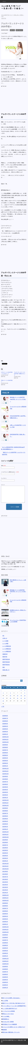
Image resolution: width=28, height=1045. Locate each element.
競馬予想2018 (6, 659)
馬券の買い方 (6, 670)
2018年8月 (5, 969)
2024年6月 (5, 784)
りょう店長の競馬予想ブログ (9, 1008)
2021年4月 (5, 884)
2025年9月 (5, 745)
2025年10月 (5, 742)
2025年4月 (5, 758)
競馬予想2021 (6, 664)
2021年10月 (5, 869)
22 (21, 698)
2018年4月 (5, 980)
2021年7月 (5, 877)
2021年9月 (5, 871)
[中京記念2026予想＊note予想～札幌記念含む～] (4, 418)
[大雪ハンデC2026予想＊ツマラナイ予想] (4, 428)
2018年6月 (5, 974)
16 (24, 695)
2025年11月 (5, 739)
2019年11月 (5, 929)
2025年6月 (5, 753)
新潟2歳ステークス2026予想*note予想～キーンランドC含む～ (18, 399)
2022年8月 (5, 842)
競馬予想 (12, 30)
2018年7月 (5, 972)
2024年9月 (5, 776)
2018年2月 (5, 985)
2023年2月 (5, 826)
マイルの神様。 (6, 1016)
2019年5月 (5, 945)
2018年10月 (5, 964)
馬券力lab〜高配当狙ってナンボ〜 (11, 1032)
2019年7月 (5, 940)
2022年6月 (5, 848)
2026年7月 (5, 718)
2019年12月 (5, 927)
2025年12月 (5, 737)
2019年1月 (5, 956)
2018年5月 (5, 977)
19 (10, 698)
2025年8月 (5, 747)
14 (17, 695)
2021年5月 (5, 882)
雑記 (4, 667)
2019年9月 (5, 935)
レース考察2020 (7, 651)
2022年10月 (5, 837)
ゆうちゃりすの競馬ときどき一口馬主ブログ (13, 1027)
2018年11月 (5, 961)
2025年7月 (5, 750)
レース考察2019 (7, 649)
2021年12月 (5, 863)
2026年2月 (5, 731)
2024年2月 (5, 795)
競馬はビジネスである (8, 1014)
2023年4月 (5, 821)
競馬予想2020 (19, 30)
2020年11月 (5, 898)
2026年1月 (5, 734)
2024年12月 (5, 768)
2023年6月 (5, 816)
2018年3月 (5, 982)
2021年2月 (5, 890)
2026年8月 (5, 716)
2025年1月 (5, 766)
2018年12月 (5, 958)
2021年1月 (5, 892)
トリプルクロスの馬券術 (8, 1011)
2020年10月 (5, 900)
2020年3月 (5, 919)
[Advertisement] (13, 100)
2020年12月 (5, 895)
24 (3, 701)
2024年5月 (5, 787)
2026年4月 (5, 726)
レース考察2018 (7, 646)
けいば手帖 (5, 1000)
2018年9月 (5, 966)
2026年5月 (5, 723)
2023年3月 (5, 824)
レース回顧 (5, 641)
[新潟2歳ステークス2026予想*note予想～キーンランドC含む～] (4, 400)
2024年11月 (5, 771)
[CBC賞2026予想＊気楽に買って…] (4, 437)
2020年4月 (5, 916)
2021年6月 (5, 879)
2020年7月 (5, 908)
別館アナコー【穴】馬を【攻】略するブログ (13, 1003)
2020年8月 (5, 906)
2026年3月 (5, 729)
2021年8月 (5, 874)
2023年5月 (5, 818)
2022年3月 (5, 855)
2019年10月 (5, 932)
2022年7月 (5, 845)
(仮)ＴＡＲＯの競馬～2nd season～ (11, 998)
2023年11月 (5, 803)
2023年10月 (5, 805)
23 (24, 698)
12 (10, 695)
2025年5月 (5, 755)
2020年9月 (5, 903)
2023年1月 (5, 829)
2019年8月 (5, 937)
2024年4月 (5, 789)
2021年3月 (5, 887)
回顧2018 (5, 654)
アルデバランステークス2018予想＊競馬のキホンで (19, 374)
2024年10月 (5, 774)
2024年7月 (5, 782)
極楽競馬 (4, 1029)
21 (17, 698)
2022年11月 (5, 834)
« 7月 (2, 706)
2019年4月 (5, 948)
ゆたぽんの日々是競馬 (8, 1022)
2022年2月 (5, 858)
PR (3, 636)
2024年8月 (5, 779)
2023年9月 (5, 808)
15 (21, 695)
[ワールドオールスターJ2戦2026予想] (4, 409)
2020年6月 (5, 911)
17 (3, 698)
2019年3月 (5, 950)
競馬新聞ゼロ (5, 1019)
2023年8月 (5, 811)
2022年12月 (5, 832)
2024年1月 (5, 797)
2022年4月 (5, 853)
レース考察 (5, 643)
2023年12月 (5, 800)
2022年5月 (5, 850)
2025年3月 (5, 760)
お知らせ (5, 638)
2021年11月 (5, 866)
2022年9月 (5, 840)
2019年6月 (5, 943)
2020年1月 (5, 924)
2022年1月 (5, 861)
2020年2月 (5, 921)
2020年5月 (5, 914)
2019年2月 (5, 953)
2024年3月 (5, 792)
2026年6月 (5, 721)
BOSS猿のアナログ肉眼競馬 (9, 1024)
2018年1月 (5, 987)
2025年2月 (5, 763)
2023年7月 (5, 813)
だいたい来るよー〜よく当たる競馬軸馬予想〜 (14, 1006)
